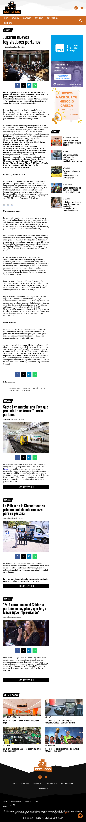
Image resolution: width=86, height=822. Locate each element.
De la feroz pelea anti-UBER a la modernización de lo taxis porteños (71, 174)
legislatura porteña (29, 388)
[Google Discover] (82, 8)
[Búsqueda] (80, 20)
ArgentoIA (67, 813)
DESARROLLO (27, 18)
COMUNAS (15, 18)
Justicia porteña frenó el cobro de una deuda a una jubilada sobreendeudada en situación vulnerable (72, 206)
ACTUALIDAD (39, 18)
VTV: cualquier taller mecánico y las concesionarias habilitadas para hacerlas (72, 158)
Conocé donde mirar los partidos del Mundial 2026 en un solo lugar (72, 189)
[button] (17, 85)
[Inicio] (12, 8)
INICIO (6, 18)
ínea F (7, 469)
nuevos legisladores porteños (28, 389)
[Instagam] (76, 8)
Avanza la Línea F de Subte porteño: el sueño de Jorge (72, 142)
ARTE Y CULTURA (52, 18)
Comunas (14, 388)
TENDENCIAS (8, 23)
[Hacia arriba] (80, 815)
